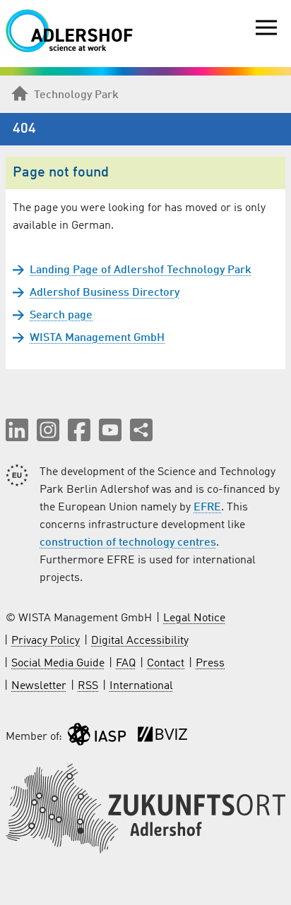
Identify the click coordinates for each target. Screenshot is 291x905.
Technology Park (76, 95)
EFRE (207, 507)
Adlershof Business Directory (104, 293)
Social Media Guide (58, 663)
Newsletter (38, 686)
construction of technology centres (128, 543)
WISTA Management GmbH (97, 338)
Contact (165, 663)
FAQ (126, 663)
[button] (16, 429)
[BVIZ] (162, 737)
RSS (88, 686)
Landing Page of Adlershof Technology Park (140, 270)
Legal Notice (194, 618)
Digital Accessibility (140, 641)
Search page (61, 315)
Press (210, 663)
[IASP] (96, 737)
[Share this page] (141, 429)
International (141, 686)
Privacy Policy (45, 641)
